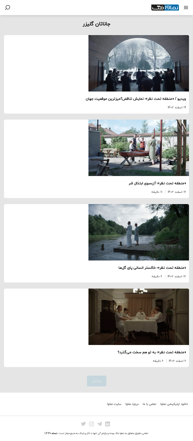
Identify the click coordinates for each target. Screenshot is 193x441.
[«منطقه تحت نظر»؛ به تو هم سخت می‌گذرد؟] (96, 317)
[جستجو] (7, 7)
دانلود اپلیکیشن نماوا (174, 404)
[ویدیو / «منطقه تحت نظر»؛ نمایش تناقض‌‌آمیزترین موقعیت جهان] (96, 63)
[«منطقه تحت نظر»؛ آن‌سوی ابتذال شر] (96, 148)
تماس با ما (149, 404)
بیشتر (96, 381)
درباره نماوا (132, 404)
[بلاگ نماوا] (165, 8)
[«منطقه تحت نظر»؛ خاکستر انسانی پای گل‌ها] (96, 232)
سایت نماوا (114, 404)
